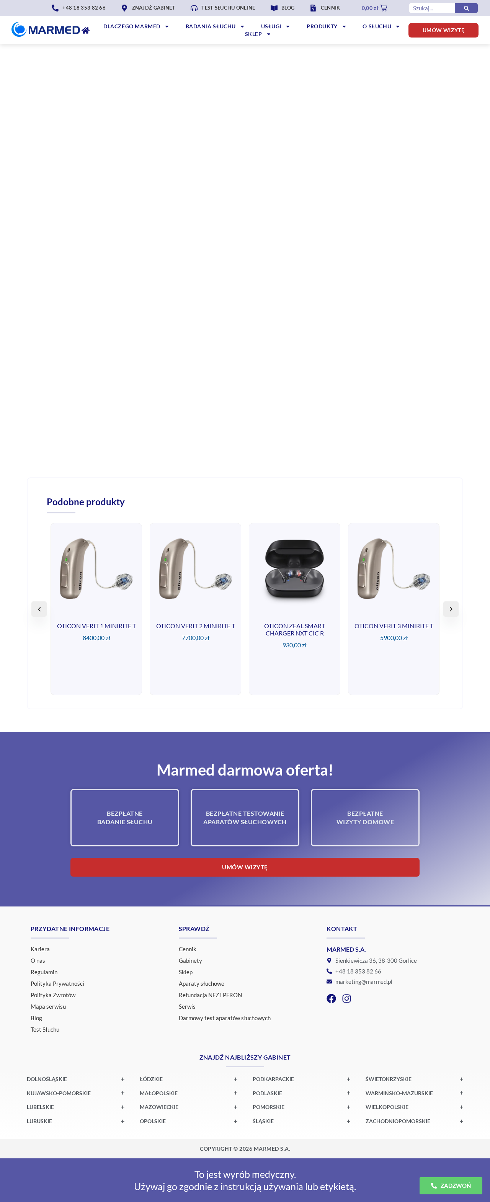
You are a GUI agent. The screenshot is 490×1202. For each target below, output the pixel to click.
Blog (36, 1017)
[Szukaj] (466, 8)
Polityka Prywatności (57, 983)
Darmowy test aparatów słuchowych (225, 1017)
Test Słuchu (45, 1029)
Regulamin (44, 971)
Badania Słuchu (211, 26)
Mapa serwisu (48, 1006)
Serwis (187, 1006)
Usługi (271, 26)
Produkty (322, 26)
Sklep (253, 34)
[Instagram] (346, 998)
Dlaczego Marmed (131, 26)
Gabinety (190, 960)
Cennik (187, 949)
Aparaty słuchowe (201, 983)
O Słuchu (377, 26)
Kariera (40, 949)
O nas (38, 960)
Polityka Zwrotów (53, 994)
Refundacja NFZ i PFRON (210, 994)
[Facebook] (331, 998)
